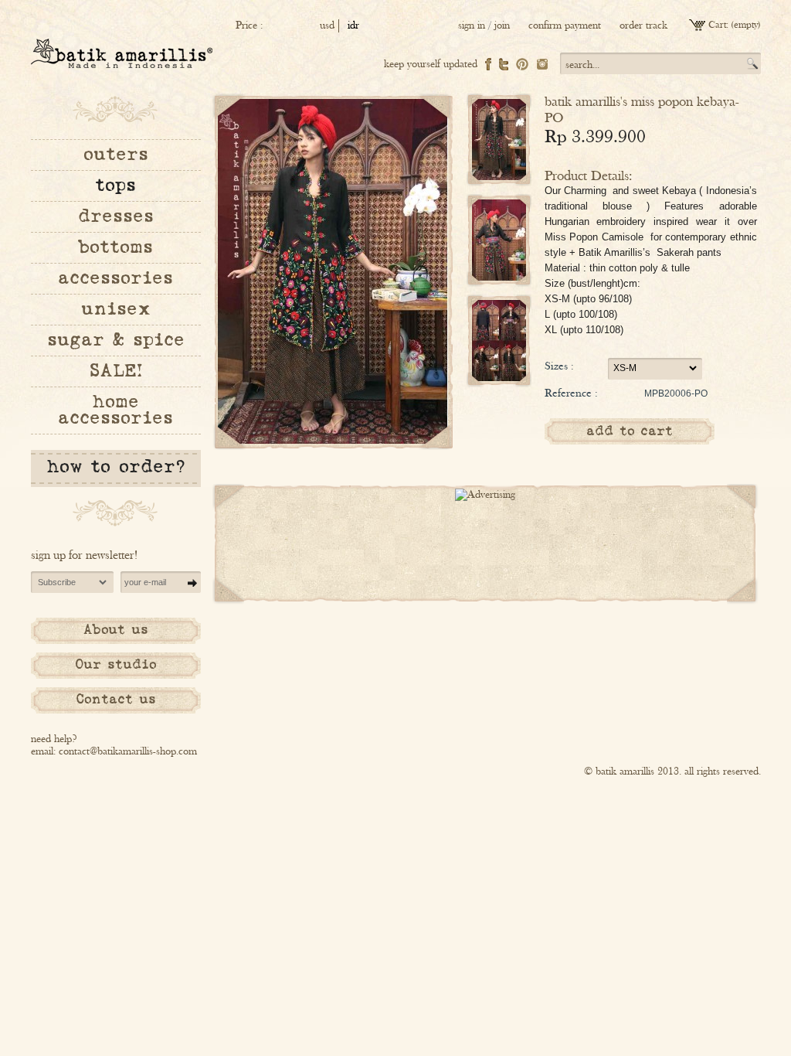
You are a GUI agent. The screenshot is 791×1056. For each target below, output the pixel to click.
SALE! (116, 371)
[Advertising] (485, 495)
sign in (471, 25)
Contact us (116, 700)
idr (353, 25)
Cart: (718, 25)
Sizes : (559, 366)
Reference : (571, 393)
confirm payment (564, 25)
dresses (116, 216)
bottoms (116, 247)
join (502, 25)
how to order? (115, 467)
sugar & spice (116, 340)
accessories (115, 278)
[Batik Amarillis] (121, 53)
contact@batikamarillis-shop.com (128, 751)
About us (115, 630)
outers (115, 154)
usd (327, 25)
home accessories (115, 410)
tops (115, 185)
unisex (116, 309)
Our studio (115, 665)
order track (643, 25)
